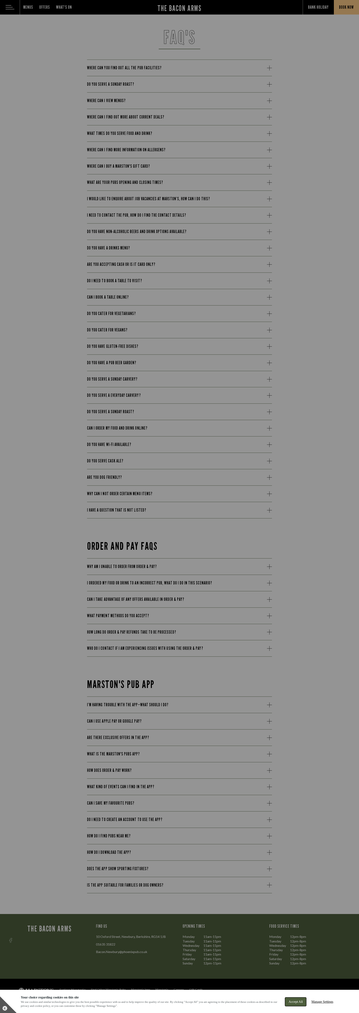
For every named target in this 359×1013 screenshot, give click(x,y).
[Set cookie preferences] (8, 1004)
